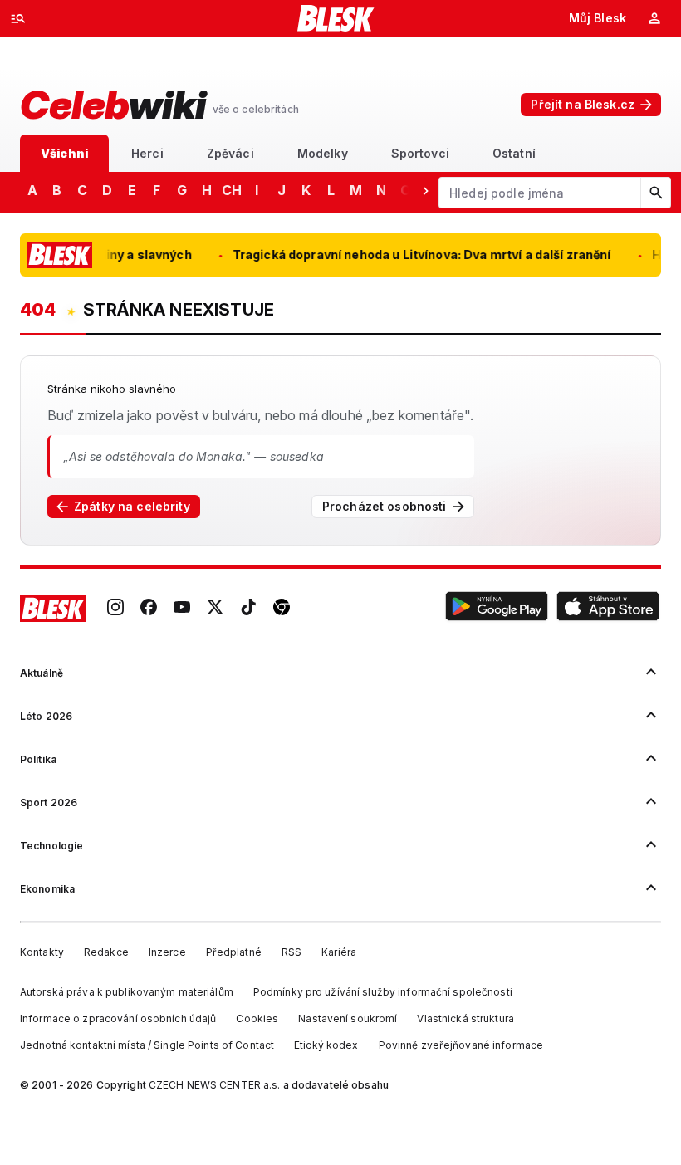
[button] (496, 608)
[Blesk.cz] (336, 18)
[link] (115, 608)
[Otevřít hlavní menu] (18, 18)
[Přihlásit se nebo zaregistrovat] (654, 18)
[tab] (64, 153)
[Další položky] (425, 190)
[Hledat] (655, 193)
